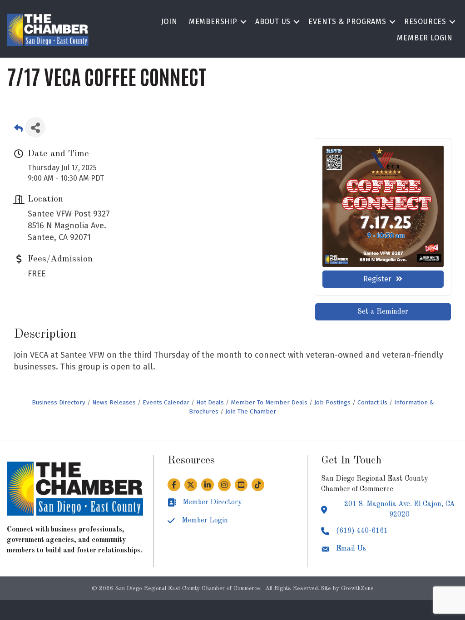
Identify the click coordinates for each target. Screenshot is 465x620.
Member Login (425, 38)
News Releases (114, 402)
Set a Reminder (382, 311)
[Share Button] (35, 127)
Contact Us (372, 402)
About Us (273, 21)
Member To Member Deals (269, 402)
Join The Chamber (250, 411)
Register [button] (377, 279)
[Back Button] (18, 130)
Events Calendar (166, 402)
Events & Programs (347, 21)
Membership (213, 21)
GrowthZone (357, 588)
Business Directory (58, 402)
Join (169, 21)
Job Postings (332, 402)
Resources (425, 21)
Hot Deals (210, 402)
